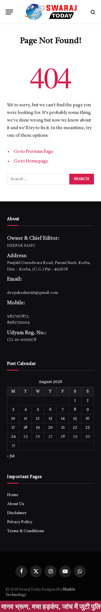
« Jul (11, 456)
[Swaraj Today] (50, 12)
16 (87, 419)
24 (13, 437)
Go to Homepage (31, 161)
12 (38, 419)
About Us (15, 504)
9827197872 (17, 316)
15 (75, 419)
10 (13, 419)
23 (87, 428)
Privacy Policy (19, 522)
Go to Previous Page (33, 151)
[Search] (92, 12)
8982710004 (18, 323)
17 (13, 428)
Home (13, 495)
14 (63, 419)
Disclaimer (17, 513)
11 (25, 419)
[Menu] (9, 12)
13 (50, 419)
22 (75, 428)
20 (50, 428)
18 (25, 428)
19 (38, 428)
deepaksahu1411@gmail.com (32, 293)
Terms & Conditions (25, 531)
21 (63, 428)
